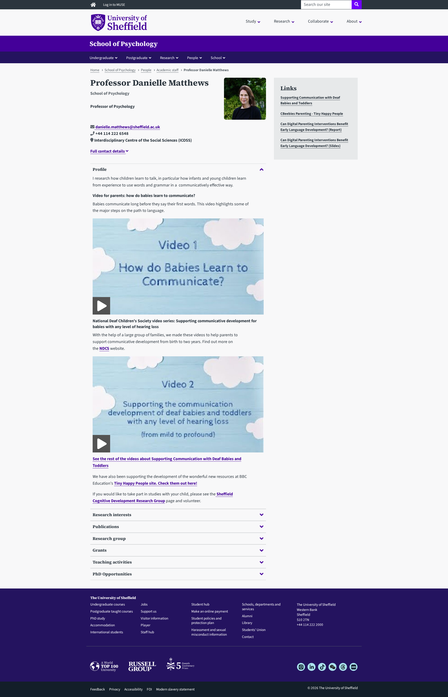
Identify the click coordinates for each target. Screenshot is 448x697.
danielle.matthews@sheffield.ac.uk (127, 127)
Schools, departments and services (261, 607)
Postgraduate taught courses (111, 611)
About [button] (352, 21)
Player (145, 625)
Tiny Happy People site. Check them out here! (155, 483)
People (146, 70)
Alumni (247, 616)
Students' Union (254, 630)
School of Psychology (124, 43)
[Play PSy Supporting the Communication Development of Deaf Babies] (101, 443)
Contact (248, 637)
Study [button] (251, 21)
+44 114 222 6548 (111, 134)
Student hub (200, 604)
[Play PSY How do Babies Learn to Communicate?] (101, 306)
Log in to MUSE (114, 4)
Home (94, 70)
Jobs (144, 604)
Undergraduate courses (107, 604)
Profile (100, 169)
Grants (100, 550)
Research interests (112, 515)
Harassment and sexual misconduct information (209, 632)
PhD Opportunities (112, 574)
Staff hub (147, 632)
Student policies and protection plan (206, 621)
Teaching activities (112, 562)
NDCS (104, 348)
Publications (106, 526)
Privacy (114, 689)
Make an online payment (209, 611)
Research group (109, 538)
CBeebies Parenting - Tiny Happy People (311, 113)
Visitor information (154, 618)
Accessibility (133, 689)
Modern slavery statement (175, 689)
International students (106, 632)
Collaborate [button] (318, 21)
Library (247, 623)
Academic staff (167, 70)
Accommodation (102, 625)
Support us (148, 611)
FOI (149, 689)
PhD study (97, 618)
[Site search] (357, 4)
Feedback (97, 689)
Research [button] (282, 21)
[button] (104, 57)
